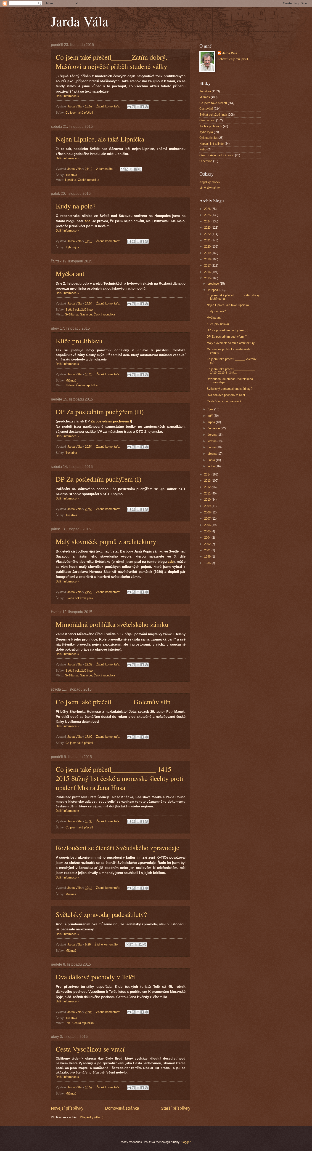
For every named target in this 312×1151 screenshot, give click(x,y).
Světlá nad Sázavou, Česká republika (90, 314)
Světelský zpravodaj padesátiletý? (101, 914)
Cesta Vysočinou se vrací (90, 1048)
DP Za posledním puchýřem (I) (98, 478)
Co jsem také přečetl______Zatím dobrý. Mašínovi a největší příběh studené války (111, 61)
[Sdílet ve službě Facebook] (142, 106)
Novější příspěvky (67, 1108)
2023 (208, 227)
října (211, 409)
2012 (208, 487)
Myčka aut (70, 273)
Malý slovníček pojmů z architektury (106, 541)
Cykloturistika (208, 137)
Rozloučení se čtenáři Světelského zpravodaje (117, 847)
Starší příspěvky (175, 1108)
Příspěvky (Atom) (91, 1117)
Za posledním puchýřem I (111, 421)
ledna (212, 466)
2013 (208, 480)
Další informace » (67, 96)
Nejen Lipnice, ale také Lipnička (100, 138)
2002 (208, 544)
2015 (208, 278)
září (211, 415)
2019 (208, 253)
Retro (202, 149)
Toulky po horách (210, 126)
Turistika (71, 175)
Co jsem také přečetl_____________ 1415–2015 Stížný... (231, 370)
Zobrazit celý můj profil (233, 59)
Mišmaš (71, 380)
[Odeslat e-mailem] (129, 106)
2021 (208, 240)
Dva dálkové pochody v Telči (95, 976)
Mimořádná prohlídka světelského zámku (112, 624)
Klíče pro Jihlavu (79, 340)
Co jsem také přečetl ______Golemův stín (113, 701)
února (212, 460)
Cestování (206, 108)
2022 (208, 234)
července (214, 428)
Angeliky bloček (209, 182)
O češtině (205, 161)
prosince (214, 283)
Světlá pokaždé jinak (79, 309)
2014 (208, 474)
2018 (208, 259)
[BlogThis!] (133, 106)
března (212, 453)
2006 (208, 525)
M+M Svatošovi (209, 188)
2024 (208, 221)
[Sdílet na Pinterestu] (146, 106)
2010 (208, 499)
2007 (208, 518)
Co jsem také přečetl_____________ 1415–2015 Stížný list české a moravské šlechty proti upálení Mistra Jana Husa (119, 778)
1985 (208, 563)
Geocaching (207, 120)
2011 (208, 493)
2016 (208, 272)
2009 (208, 506)
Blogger (185, 1142)
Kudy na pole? (75, 205)
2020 (208, 246)
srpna (212, 422)
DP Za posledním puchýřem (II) (100, 411)
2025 (208, 215)
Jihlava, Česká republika (81, 385)
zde (87, 221)
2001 (208, 550)
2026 (208, 209)
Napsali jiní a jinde (211, 143)
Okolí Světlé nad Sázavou (216, 155)
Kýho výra (72, 247)
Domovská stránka (122, 1108)
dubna (212, 447)
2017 (208, 265)
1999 (208, 556)
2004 (208, 537)
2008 (208, 512)
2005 (208, 531)
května (212, 441)
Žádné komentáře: (108, 106)
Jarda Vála (79, 21)
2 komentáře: (105, 169)
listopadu (214, 290)
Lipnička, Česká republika (82, 180)
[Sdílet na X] (137, 106)
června (212, 434)
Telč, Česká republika (79, 1023)
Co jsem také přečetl (79, 112)
